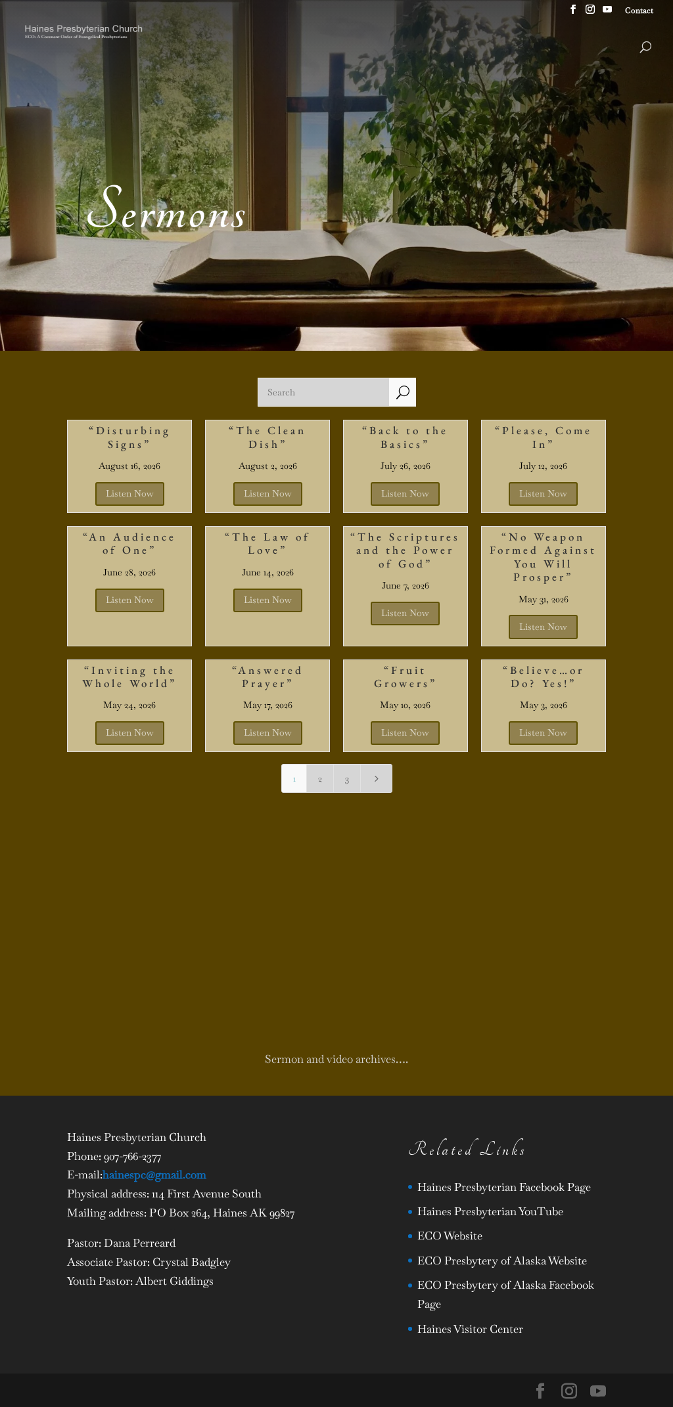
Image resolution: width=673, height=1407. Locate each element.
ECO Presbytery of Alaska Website (502, 1260)
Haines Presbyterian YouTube (490, 1211)
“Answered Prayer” (268, 676)
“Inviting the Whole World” (129, 676)
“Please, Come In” (543, 437)
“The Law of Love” (267, 543)
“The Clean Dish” (267, 437)
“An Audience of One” (129, 543)
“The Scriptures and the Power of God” (405, 550)
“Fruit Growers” (405, 676)
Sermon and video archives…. (336, 1059)
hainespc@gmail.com (154, 1174)
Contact (639, 11)
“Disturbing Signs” (130, 437)
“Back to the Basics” (405, 437)
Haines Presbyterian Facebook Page (504, 1187)
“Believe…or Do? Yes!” (543, 676)
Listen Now (130, 493)
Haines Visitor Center (470, 1329)
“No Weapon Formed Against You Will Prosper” (543, 556)
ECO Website (449, 1235)
